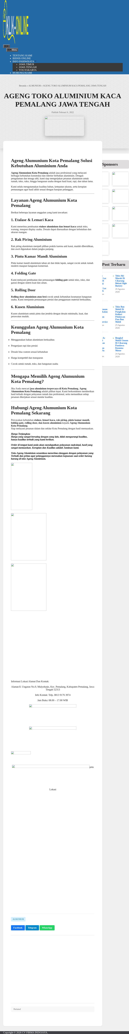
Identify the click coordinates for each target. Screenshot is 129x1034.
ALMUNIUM (34, 85)
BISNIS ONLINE (22, 58)
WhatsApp (47, 927)
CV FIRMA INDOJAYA (34, 1032)
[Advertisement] (52, 887)
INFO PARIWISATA (23, 61)
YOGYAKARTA (28, 70)
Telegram (32, 927)
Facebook (17, 927)
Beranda (22, 85)
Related (17, 1009)
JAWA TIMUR (26, 64)
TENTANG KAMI (22, 55)
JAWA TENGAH (28, 67)
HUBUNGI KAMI (22, 72)
